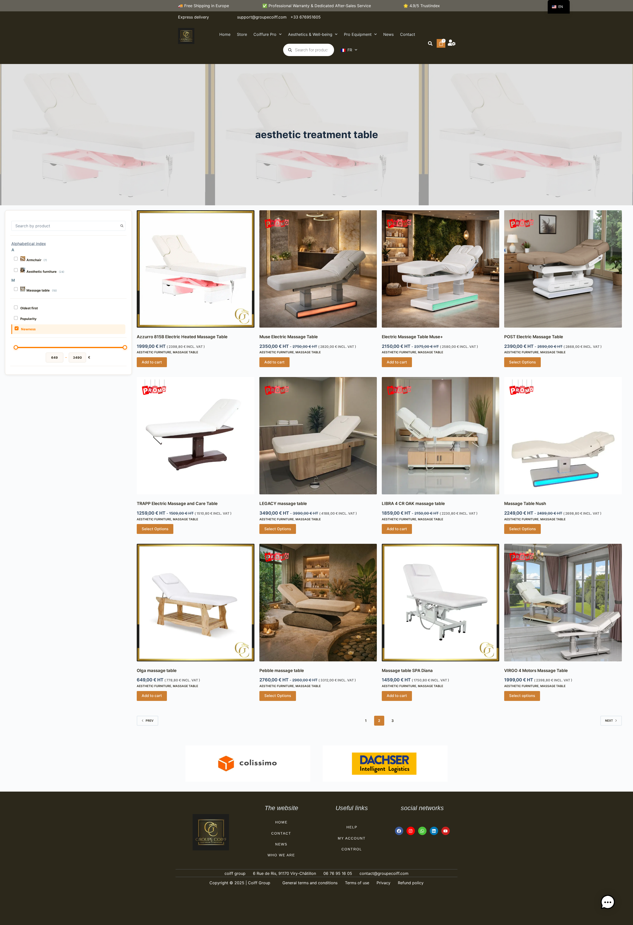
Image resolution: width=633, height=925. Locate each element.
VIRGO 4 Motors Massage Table (536, 670)
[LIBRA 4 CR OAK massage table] (440, 435)
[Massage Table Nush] (563, 435)
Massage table (185, 352)
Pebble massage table (281, 670)
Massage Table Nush (525, 503)
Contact (407, 34)
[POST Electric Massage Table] (563, 269)
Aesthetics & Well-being (310, 34)
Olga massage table (157, 670)
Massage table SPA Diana (407, 670)
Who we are (281, 855)
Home (224, 34)
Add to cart (152, 362)
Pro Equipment (358, 34)
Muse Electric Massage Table (288, 336)
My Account (352, 838)
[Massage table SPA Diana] (440, 602)
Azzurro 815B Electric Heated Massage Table (182, 336)
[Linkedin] (434, 831)
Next (609, 720)
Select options (522, 695)
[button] (430, 43)
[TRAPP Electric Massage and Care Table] (195, 435)
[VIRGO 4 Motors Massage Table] (563, 602)
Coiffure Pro (264, 34)
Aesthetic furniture (154, 352)
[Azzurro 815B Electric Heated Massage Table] (195, 269)
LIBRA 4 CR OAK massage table (413, 503)
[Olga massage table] (195, 602)
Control (351, 849)
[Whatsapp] (422, 831)
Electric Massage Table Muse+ (412, 336)
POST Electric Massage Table (533, 336)
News (388, 34)
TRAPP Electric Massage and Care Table (177, 503)
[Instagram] (411, 831)
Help (351, 827)
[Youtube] (445, 831)
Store (242, 34)
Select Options (522, 362)
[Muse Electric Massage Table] (318, 269)
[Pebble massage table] (318, 602)
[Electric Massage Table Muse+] (440, 269)
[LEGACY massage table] (318, 435)
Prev (150, 720)
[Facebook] (399, 831)
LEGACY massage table (283, 503)
